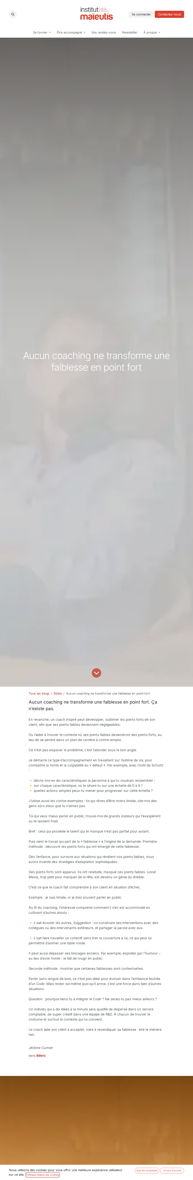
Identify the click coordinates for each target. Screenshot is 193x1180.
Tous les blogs (39, 693)
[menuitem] (42, 32)
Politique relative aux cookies (42, 1174)
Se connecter (141, 14)
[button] (13, 14)
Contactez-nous (169, 14)
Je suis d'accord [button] (172, 1170)
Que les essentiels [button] (146, 1170)
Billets (58, 693)
